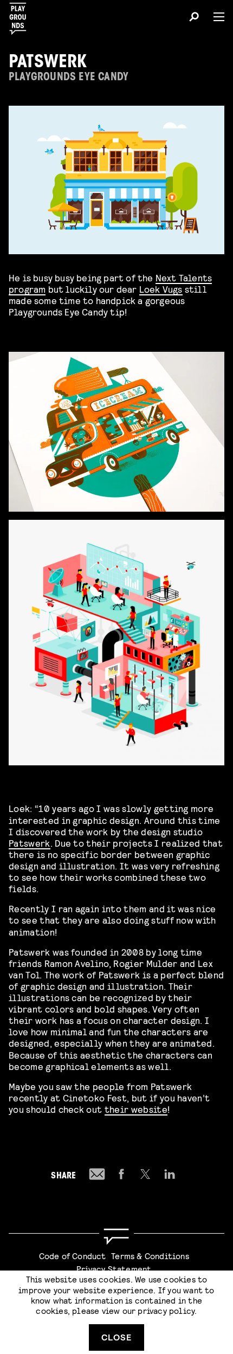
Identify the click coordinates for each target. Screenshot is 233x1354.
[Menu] (214, 17)
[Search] (194, 18)
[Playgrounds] (21, 15)
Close (116, 1337)
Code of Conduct (72, 1255)
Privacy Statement (113, 1268)
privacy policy (166, 1310)
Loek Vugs (161, 288)
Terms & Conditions (150, 1255)
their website (136, 1108)
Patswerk (29, 842)
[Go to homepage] (116, 1236)
